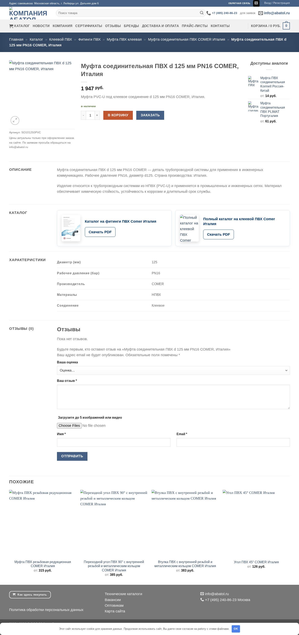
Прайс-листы (195, 26)
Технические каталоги (123, 594)
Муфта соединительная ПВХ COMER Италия (186, 39)
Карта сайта (115, 611)
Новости (41, 26)
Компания (63, 26)
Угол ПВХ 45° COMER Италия (256, 562)
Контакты (220, 26)
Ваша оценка (67, 362)
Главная (16, 39)
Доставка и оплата (160, 26)
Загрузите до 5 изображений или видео (90, 417)
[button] (277, 2)
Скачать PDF (100, 232)
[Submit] (201, 13)
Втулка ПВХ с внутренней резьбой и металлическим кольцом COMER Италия (185, 564)
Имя (61, 434)
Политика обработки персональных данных (46, 610)
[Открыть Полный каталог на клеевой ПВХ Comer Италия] (189, 228)
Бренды (131, 26)
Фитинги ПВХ (89, 39)
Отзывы (113, 26)
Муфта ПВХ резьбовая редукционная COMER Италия (42, 564)
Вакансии (113, 600)
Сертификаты (88, 26)
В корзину (118, 115)
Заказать (150, 115)
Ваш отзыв (67, 380)
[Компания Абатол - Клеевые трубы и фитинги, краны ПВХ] (29, 13)
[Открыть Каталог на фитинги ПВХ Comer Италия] (71, 228)
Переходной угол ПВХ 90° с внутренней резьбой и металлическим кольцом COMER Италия (114, 566)
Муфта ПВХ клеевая (124, 39)
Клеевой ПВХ (60, 39)
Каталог (22, 26)
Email (182, 434)
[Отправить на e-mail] (256, 3)
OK (236, 628)
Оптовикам (114, 605)
